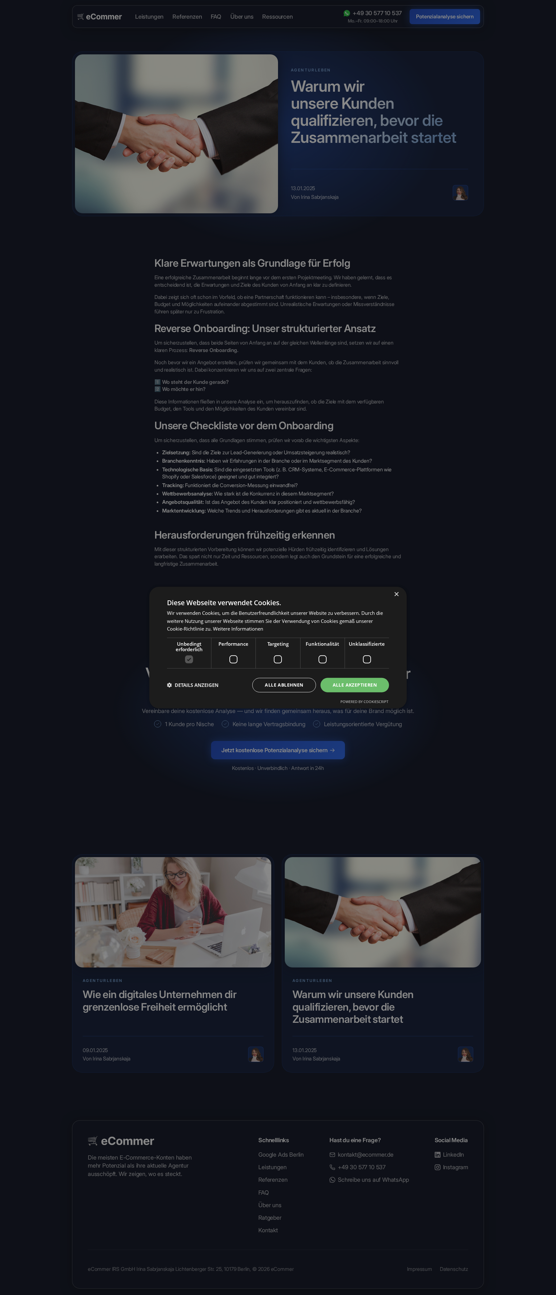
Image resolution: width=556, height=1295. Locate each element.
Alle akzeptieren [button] (355, 685)
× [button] (396, 594)
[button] (192, 685)
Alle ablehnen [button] (284, 685)
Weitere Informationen (238, 628)
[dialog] (278, 647)
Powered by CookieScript (364, 701)
